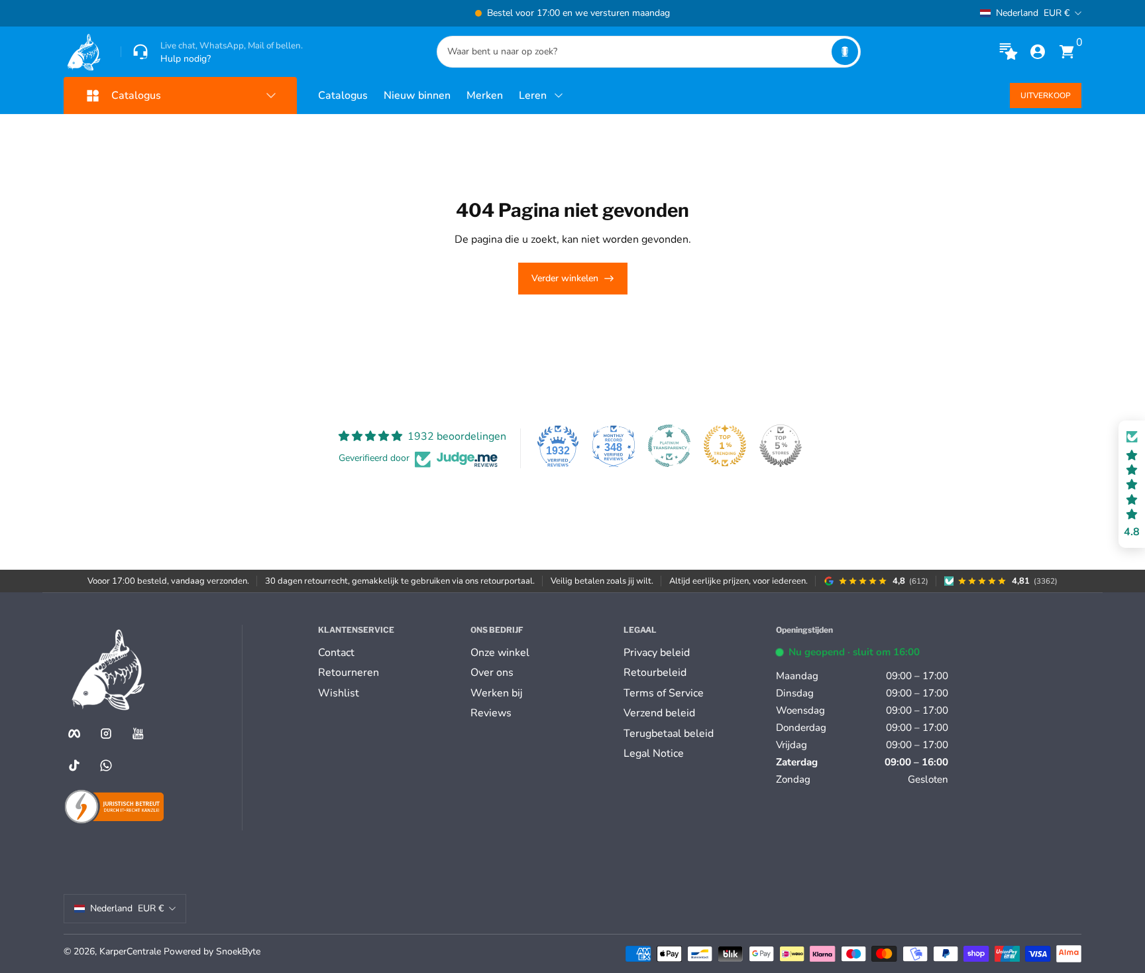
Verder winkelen (564, 278)
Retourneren (348, 672)
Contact (336, 652)
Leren (533, 95)
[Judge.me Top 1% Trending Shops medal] (725, 445)
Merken (484, 95)
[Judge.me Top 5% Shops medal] (780, 445)
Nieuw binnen (417, 95)
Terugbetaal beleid (669, 733)
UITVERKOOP (1045, 95)
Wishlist (338, 693)
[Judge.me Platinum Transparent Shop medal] (669, 445)
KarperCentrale (130, 951)
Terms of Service (664, 693)
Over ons (492, 672)
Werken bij (496, 693)
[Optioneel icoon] (1008, 51)
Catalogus (343, 95)
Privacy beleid (657, 652)
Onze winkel (499, 652)
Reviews (491, 713)
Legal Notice (654, 753)
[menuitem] (389, 652)
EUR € (1032, 13)
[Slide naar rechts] (774, 13)
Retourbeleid (655, 672)
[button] (845, 51)
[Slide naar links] (371, 13)
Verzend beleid (659, 713)
